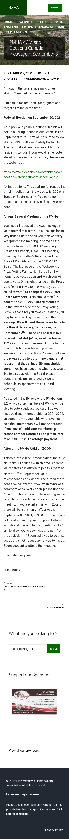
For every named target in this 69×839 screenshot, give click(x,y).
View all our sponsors (24, 750)
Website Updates (33, 22)
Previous (17, 706)
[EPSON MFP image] (34, 702)
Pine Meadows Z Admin (41, 79)
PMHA (13, 7)
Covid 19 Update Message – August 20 (24, 587)
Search (54, 648)
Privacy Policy (54, 830)
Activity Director (56, 606)
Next (49, 706)
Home (8, 22)
